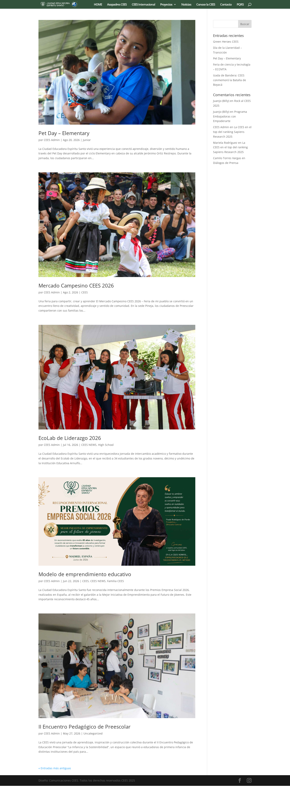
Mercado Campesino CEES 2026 (76, 285)
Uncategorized (93, 733)
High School (106, 445)
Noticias (186, 4)
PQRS (240, 4)
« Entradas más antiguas (54, 768)
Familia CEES (115, 581)
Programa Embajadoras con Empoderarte (230, 116)
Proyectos (166, 4)
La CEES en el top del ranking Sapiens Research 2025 (232, 131)
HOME (98, 4)
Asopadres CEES (117, 4)
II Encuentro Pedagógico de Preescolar (84, 726)
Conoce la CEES (205, 4)
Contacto (226, 4)
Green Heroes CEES (226, 41)
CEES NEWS (88, 445)
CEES (84, 292)
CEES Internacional (143, 4)
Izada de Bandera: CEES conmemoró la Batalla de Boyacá (229, 80)
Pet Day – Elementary (63, 133)
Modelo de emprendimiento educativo (84, 574)
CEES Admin (52, 140)
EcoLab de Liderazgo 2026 (69, 437)
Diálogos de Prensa (225, 163)
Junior (87, 140)
